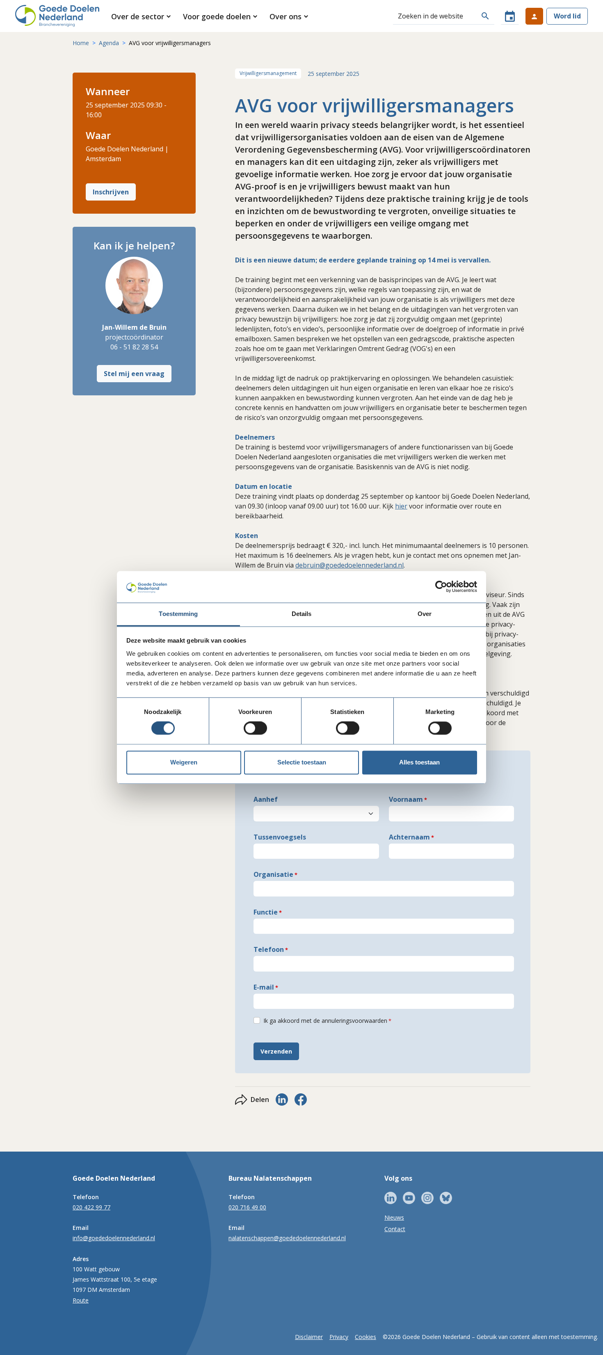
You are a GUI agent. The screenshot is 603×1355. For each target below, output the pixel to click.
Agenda (109, 43)
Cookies (365, 1337)
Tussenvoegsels (280, 837)
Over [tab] (425, 613)
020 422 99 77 (91, 1207)
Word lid (567, 16)
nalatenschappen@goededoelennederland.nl (287, 1238)
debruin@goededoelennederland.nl (349, 565)
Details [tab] (302, 613)
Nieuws (394, 1217)
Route (81, 1300)
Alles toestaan (419, 762)
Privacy (338, 1337)
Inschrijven (111, 191)
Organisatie (273, 874)
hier (401, 506)
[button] (142, 16)
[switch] (255, 728)
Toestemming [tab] (178, 613)
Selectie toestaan (301, 762)
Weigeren (183, 762)
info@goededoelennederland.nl (114, 1238)
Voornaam (406, 799)
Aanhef (266, 799)
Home (81, 43)
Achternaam (409, 837)
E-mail (264, 987)
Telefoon (269, 949)
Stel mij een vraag (134, 373)
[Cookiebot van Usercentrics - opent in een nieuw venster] (441, 587)
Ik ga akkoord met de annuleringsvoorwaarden (325, 1020)
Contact (394, 1229)
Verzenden (276, 1051)
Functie (266, 912)
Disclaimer (309, 1337)
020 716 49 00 (247, 1207)
